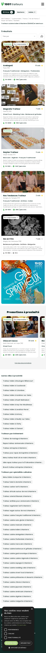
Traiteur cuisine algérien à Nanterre (17, 596)
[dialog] (18, 629)
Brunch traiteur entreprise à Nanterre (17, 467)
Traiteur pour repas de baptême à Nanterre (20, 453)
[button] (18, 648)
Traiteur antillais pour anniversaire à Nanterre (21, 501)
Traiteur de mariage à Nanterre (15, 439)
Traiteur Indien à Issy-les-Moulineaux (17, 405)
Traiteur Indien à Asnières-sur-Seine (17, 395)
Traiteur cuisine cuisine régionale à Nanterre (20, 558)
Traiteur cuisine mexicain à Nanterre (17, 525)
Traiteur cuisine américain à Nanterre (17, 591)
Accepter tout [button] (11, 643)
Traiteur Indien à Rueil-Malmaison (16, 400)
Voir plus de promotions (23, 363)
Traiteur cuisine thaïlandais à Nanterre (18, 539)
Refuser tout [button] (26, 643)
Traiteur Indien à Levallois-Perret (15, 409)
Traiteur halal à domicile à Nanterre (17, 482)
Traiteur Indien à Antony (12, 414)
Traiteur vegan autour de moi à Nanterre (19, 510)
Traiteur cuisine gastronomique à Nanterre (19, 553)
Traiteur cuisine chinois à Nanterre (16, 582)
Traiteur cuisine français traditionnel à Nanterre (21, 515)
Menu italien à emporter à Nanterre (17, 477)
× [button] (32, 609)
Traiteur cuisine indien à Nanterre (16, 530)
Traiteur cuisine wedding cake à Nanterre (19, 568)
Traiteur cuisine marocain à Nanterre (17, 544)
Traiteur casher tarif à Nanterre (15, 487)
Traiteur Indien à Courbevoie (14, 386)
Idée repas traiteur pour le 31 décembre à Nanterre (23, 462)
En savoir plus (21, 625)
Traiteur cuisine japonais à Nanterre (17, 587)
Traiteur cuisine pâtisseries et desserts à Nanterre (22, 577)
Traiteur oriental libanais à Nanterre (17, 496)
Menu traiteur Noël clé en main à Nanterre (19, 458)
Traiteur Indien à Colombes (13, 390)
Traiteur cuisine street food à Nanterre (18, 572)
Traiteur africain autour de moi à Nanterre (19, 491)
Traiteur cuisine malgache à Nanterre (17, 601)
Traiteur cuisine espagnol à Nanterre (17, 563)
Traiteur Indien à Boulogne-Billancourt (18, 381)
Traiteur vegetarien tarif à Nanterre (17, 506)
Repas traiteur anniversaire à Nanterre (18, 443)
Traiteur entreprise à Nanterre (15, 448)
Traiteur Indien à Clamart (13, 428)
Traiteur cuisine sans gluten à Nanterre (18, 520)
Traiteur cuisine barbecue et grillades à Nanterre (22, 549)
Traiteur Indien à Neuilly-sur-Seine (16, 419)
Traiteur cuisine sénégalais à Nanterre (18, 534)
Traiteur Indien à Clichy (12, 424)
